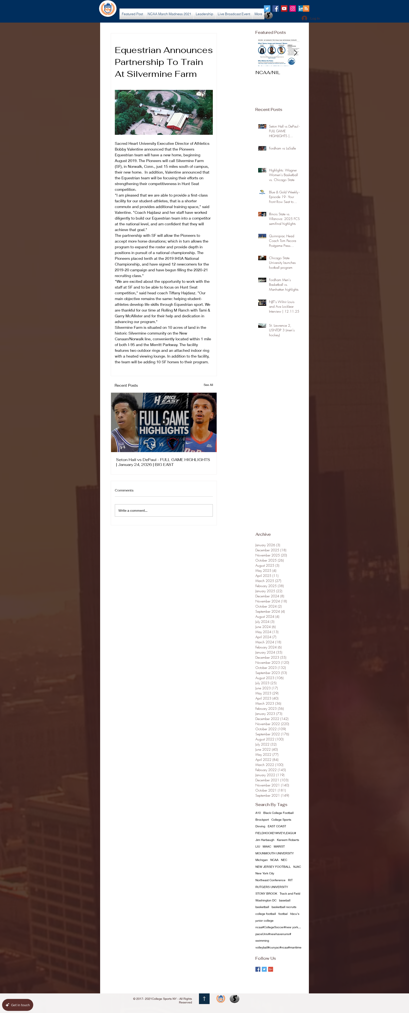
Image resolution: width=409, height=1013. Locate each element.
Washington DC (266, 900)
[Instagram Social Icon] (292, 8)
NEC (284, 860)
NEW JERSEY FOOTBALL (273, 866)
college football (265, 913)
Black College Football (278, 813)
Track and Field (290, 893)
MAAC (267, 846)
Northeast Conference (270, 880)
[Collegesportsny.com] (267, 8)
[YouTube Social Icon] (284, 8)
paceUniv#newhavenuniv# (273, 934)
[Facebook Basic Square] (257, 969)
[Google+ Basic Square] (270, 969)
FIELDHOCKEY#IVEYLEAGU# (275, 833)
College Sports (281, 819)
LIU (257, 846)
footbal (283, 913)
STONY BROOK (266, 893)
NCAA (274, 860)
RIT (290, 880)
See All (208, 385)
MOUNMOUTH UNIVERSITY (274, 853)
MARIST (279, 846)
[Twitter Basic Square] (264, 969)
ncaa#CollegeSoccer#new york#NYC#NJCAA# (278, 927)
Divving (260, 826)
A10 (258, 813)
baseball (284, 900)
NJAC (297, 866)
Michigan (261, 860)
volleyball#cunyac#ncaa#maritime (278, 947)
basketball (262, 907)
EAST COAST (277, 826)
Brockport (262, 819)
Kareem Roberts (288, 840)
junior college (264, 920)
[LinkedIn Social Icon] (301, 8)
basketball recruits (284, 907)
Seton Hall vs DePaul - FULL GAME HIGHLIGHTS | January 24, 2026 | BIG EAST (163, 462)
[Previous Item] (262, 53)
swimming (262, 940)
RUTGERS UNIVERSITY (271, 887)
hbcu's (294, 913)
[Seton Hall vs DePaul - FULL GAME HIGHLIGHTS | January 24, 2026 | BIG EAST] (164, 422)
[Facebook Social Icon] (275, 8)
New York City (264, 873)
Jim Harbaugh (264, 840)
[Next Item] (295, 53)
